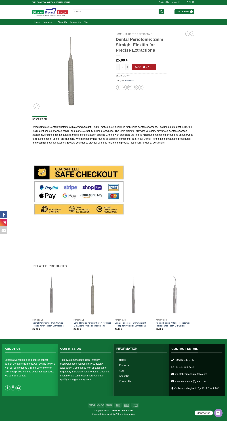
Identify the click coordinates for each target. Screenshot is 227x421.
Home (37, 22)
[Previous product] (192, 33)
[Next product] (187, 33)
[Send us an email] (193, 2)
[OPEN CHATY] (218, 413)
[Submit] (161, 11)
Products (47, 22)
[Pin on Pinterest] (135, 87)
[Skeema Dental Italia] (50, 12)
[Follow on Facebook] (187, 2)
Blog (86, 22)
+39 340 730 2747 (184, 359)
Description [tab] (39, 119)
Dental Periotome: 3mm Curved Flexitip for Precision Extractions (48, 324)
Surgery (130, 34)
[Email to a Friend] (129, 87)
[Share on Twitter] (124, 87)
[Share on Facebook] (118, 87)
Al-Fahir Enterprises (125, 414)
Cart (121, 370)
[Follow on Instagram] (190, 2)
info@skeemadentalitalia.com (190, 374)
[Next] (193, 305)
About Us (176, 2)
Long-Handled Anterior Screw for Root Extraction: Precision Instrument (92, 324)
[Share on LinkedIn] (140, 87)
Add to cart (144, 67)
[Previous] (32, 305)
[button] (184, 11)
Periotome (145, 34)
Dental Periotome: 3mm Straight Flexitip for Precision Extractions (130, 324)
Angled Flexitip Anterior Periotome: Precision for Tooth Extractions (173, 324)
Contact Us (164, 2)
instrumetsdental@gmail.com (190, 381)
